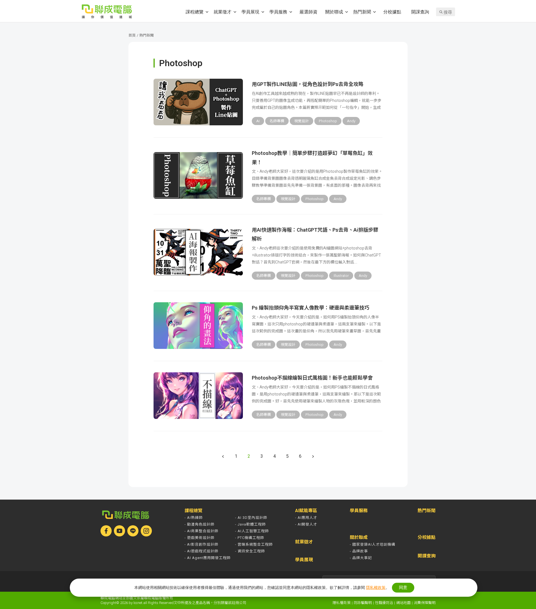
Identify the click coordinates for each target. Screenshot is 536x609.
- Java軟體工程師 (250, 524)
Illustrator (341, 276)
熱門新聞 (362, 11)
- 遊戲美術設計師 (199, 538)
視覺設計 (301, 121)
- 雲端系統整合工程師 (254, 544)
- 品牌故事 (359, 551)
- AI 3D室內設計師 (251, 518)
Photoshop (328, 121)
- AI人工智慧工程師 (252, 531)
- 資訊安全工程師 (250, 551)
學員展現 (250, 11)
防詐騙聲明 (363, 603)
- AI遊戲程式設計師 (201, 551)
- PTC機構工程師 (249, 538)
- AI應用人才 (306, 518)
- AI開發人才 (306, 524)
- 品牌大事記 (361, 558)
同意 (403, 587)
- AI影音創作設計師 (201, 544)
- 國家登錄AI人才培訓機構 (372, 544)
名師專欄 (277, 121)
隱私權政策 (341, 603)
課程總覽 (195, 11)
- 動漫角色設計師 (199, 524)
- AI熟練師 (194, 518)
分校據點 (392, 11)
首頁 (132, 35)
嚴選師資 (308, 11)
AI (258, 121)
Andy (351, 121)
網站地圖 (403, 603)
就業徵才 (222, 11)
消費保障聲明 (425, 603)
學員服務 (278, 11)
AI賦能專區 (306, 511)
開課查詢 (420, 11)
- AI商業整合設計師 (201, 531)
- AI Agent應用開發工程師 (208, 558)
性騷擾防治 (384, 603)
